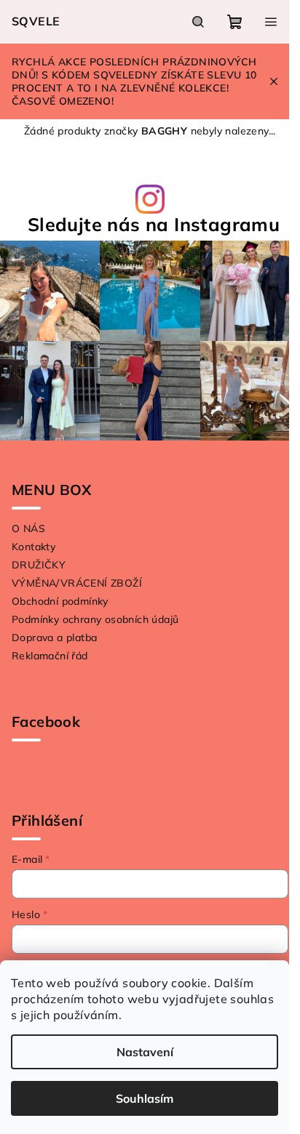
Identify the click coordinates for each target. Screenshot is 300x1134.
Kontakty (33, 546)
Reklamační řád (50, 655)
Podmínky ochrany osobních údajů (95, 619)
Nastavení (145, 1052)
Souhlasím (144, 1098)
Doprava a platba (54, 637)
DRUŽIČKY (39, 564)
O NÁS (28, 528)
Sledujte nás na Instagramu (154, 224)
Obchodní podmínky (60, 601)
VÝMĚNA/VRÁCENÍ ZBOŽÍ (77, 583)
